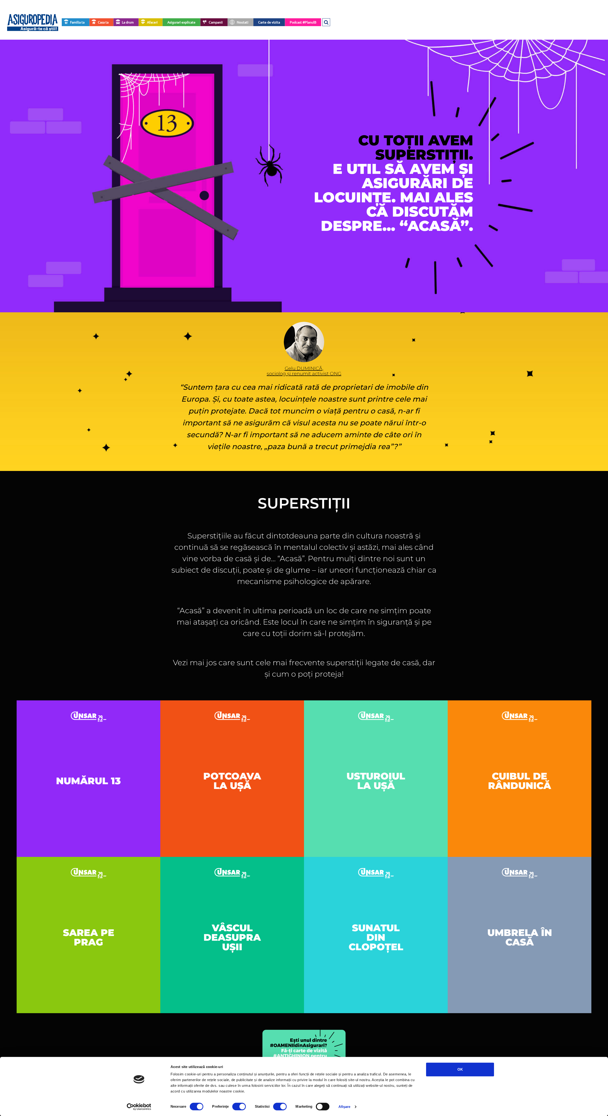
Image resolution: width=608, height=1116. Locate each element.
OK (460, 1069)
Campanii (216, 22)
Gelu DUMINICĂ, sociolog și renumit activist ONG (304, 371)
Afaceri (152, 22)
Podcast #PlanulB (303, 22)
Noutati (242, 22)
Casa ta (103, 22)
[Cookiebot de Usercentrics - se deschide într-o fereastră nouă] (139, 1106)
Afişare (344, 1107)
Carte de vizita (269, 22)
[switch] (239, 1106)
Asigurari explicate (181, 22)
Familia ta (77, 22)
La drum (128, 22)
